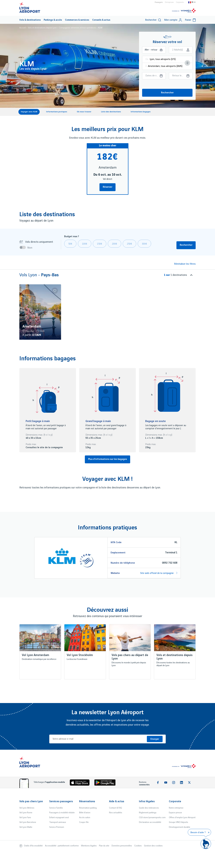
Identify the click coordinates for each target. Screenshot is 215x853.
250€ (129, 244)
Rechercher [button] (186, 245)
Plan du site (104, 846)
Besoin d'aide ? (198, 832)
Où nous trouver (84, 112)
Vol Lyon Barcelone (27, 822)
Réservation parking (88, 808)
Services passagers (61, 801)
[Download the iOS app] (81, 783)
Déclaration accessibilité (150, 822)
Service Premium (56, 827)
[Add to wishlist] (55, 290)
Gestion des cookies (153, 846)
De (146, 59)
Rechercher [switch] (151, 20)
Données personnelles (122, 846)
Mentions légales (89, 846)
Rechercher (167, 92)
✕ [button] (209, 832)
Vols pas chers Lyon (31, 801)
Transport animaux (57, 822)
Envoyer (154, 739)
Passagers (159, 2)
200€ (114, 244)
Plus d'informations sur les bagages (107, 459)
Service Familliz (56, 808)
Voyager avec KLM (29, 112)
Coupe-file (84, 822)
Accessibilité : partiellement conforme (62, 846)
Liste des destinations (111, 112)
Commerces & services (77, 20)
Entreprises (169, 2)
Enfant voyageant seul (59, 817)
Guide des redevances (149, 808)
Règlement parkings (147, 813)
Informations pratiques (56, 112)
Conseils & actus (101, 20)
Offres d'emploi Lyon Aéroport (182, 817)
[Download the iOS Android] (106, 783)
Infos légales (147, 801)
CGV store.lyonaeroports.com (152, 817)
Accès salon (84, 817)
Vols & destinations (30, 20)
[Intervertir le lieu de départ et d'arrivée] (187, 63)
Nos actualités (115, 813)
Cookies (138, 846)
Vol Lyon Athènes (26, 808)
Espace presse (175, 813)
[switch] (23, 247)
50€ (70, 244)
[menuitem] (30, 20)
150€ (99, 244)
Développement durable (179, 827)
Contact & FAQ (115, 808)
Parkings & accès (53, 20)
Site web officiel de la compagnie (157, 573)
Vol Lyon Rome (25, 813)
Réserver (107, 187)
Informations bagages (140, 112)
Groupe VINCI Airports (178, 822)
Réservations (87, 801)
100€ (84, 244)
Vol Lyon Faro (25, 817)
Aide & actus (116, 801)
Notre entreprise (176, 808)
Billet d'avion (84, 813)
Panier (188, 20)
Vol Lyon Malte (25, 827)
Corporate (180, 2)
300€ (144, 244)
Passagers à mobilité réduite (62, 813)
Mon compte (170, 20)
